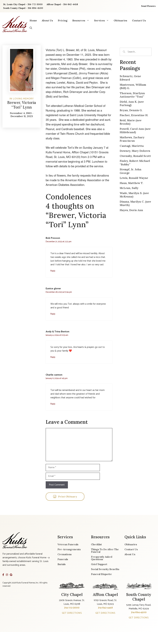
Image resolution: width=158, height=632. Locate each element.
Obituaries (120, 20)
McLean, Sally (129, 188)
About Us (47, 20)
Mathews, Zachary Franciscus (132, 139)
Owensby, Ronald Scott (135, 156)
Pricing (62, 20)
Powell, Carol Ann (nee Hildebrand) (135, 130)
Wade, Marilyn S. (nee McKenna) (134, 194)
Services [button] (99, 20)
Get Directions (72, 613)
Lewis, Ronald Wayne (134, 178)
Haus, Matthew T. (131, 183)
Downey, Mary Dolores (135, 151)
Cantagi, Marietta (132, 146)
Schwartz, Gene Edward (130, 77)
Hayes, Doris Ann (131, 210)
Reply (52, 271)
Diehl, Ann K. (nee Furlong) (132, 103)
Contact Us (139, 20)
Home (33, 20)
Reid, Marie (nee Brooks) (130, 122)
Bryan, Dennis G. (131, 110)
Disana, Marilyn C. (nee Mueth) (135, 203)
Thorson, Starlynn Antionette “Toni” (132, 94)
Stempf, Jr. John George (130, 171)
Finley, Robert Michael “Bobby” (135, 162)
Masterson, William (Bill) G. (133, 86)
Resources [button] (78, 20)
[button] (31, 28)
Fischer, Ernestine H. (134, 115)
